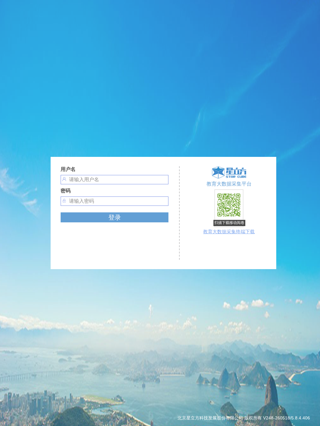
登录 (114, 217)
